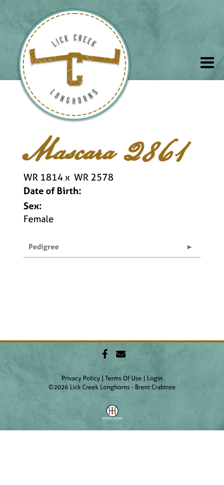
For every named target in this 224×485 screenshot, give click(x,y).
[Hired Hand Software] (112, 416)
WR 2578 (94, 177)
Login (155, 378)
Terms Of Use (123, 378)
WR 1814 (43, 177)
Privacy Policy (80, 378)
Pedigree (44, 246)
